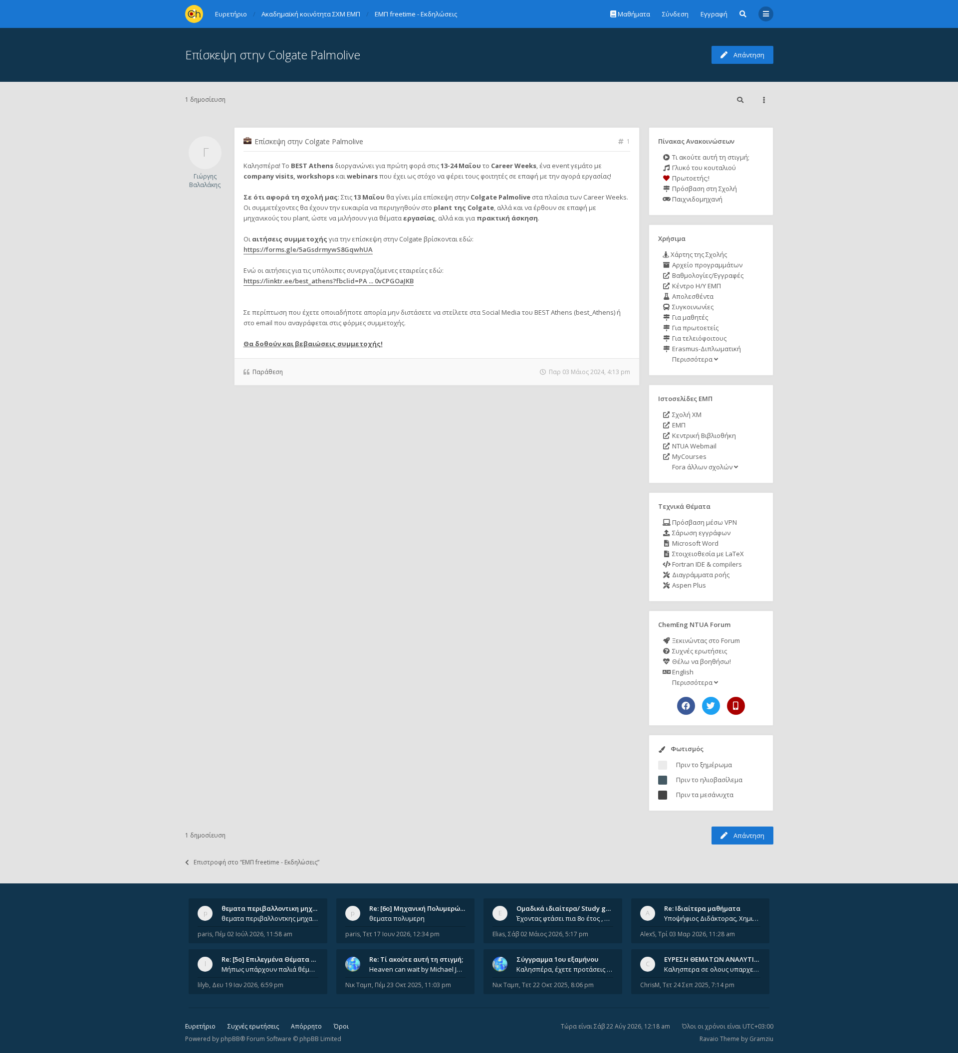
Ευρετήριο (200, 1026)
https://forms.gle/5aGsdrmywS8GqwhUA (308, 249)
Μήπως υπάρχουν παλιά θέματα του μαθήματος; (270, 969)
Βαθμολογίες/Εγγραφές (707, 275)
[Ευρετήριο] (194, 14)
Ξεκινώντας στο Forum (705, 640)
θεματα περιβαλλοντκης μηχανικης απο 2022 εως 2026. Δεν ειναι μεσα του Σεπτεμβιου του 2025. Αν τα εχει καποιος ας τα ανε (270, 918)
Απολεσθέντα (692, 296)
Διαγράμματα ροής (700, 574)
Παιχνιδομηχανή (696, 199)
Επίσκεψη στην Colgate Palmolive (272, 54)
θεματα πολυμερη (397, 918)
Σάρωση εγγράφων (700, 532)
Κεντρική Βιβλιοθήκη (703, 435)
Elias (498, 934)
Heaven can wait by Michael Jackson (417, 969)
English (682, 671)
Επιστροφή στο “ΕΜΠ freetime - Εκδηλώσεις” (256, 862)
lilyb (203, 985)
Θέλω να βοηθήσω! (701, 661)
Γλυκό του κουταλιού (703, 167)
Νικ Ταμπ (358, 985)
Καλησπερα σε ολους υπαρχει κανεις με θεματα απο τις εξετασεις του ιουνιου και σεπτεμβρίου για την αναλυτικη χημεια (712, 969)
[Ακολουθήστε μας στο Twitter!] (711, 706)
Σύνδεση (675, 13)
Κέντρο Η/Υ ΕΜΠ (696, 285)
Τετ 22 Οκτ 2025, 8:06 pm (558, 985)
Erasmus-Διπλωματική (706, 348)
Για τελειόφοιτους (698, 338)
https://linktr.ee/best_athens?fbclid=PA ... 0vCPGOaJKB (328, 280)
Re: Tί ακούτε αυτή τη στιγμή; (416, 959)
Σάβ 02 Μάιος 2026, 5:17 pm (548, 934)
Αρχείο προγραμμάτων (706, 264)
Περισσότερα (692, 359)
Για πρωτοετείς (694, 327)
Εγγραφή (714, 13)
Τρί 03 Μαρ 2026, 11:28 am (696, 934)
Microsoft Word (694, 543)
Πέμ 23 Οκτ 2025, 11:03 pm (413, 985)
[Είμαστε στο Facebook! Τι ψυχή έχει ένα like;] (686, 706)
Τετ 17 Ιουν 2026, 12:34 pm (401, 934)
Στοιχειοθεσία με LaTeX (707, 553)
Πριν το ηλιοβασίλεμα (709, 779)
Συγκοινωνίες (692, 306)
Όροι (341, 1026)
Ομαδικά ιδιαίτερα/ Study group (568, 908)
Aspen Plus (688, 585)
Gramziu (761, 1039)
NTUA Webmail (694, 445)
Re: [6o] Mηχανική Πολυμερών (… (421, 908)
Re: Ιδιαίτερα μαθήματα (702, 908)
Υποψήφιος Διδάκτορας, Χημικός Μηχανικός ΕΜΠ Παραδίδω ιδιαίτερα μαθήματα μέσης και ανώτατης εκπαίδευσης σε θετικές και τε (712, 918)
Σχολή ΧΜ (686, 414)
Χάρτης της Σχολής (698, 254)
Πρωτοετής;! (690, 178)
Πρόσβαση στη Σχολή (704, 188)
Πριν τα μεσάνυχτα (704, 794)
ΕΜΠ (678, 425)
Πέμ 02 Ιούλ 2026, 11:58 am (253, 934)
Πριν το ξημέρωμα (704, 764)
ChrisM (650, 985)
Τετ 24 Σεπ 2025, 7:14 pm (698, 985)
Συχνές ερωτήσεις (699, 650)
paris (205, 934)
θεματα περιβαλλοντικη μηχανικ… (276, 908)
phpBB (230, 1039)
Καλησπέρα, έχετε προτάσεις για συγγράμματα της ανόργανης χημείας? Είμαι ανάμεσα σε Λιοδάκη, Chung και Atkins (564, 969)
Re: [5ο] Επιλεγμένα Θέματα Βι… (272, 959)
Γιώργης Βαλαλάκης (205, 180)
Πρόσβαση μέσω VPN (704, 522)
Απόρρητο (306, 1026)
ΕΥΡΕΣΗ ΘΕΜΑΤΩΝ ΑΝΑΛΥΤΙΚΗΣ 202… (724, 959)
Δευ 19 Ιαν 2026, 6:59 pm (247, 985)
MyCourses (689, 456)
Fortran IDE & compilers (706, 564)
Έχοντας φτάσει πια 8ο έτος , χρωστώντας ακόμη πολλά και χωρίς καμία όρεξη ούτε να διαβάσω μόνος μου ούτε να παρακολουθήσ (564, 918)
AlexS (647, 934)
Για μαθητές (689, 317)
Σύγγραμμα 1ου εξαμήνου (557, 959)
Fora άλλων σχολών (702, 466)
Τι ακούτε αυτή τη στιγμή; (710, 157)
